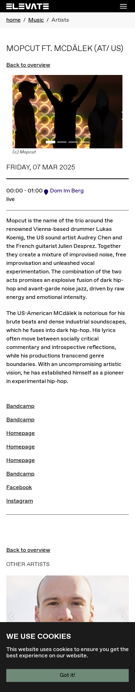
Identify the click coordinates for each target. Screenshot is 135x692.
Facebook (19, 487)
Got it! (67, 675)
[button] (122, 616)
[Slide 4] (84, 142)
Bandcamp (20, 406)
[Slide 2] (62, 142)
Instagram (19, 501)
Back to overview (28, 65)
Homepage (20, 433)
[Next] (120, 115)
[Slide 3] (73, 142)
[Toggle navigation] (123, 6)
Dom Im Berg (67, 191)
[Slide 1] (50, 142)
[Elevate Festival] (27, 6)
